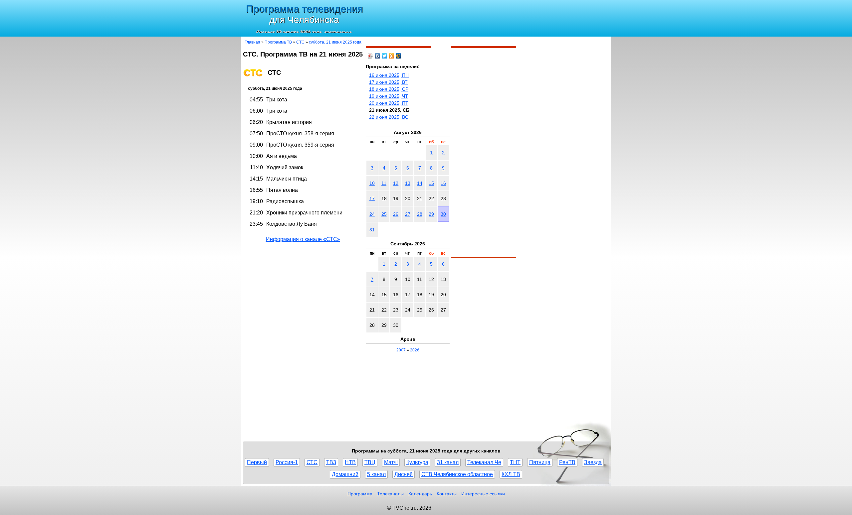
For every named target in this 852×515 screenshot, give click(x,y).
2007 (401, 350)
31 (372, 229)
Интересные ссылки (483, 493)
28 (419, 214)
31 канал (448, 462)
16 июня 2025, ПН (389, 75)
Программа (359, 493)
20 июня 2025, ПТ (388, 103)
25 (384, 214)
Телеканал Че (484, 462)
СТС (300, 42)
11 (383, 183)
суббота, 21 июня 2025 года (335, 42)
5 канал (376, 474)
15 (431, 183)
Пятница (539, 462)
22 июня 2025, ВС (388, 117)
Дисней (403, 474)
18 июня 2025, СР (388, 89)
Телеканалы (390, 493)
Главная (252, 42)
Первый (257, 462)
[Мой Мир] (398, 56)
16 (443, 183)
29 (431, 214)
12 (395, 183)
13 (407, 183)
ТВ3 (331, 462)
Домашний (345, 474)
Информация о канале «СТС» (303, 239)
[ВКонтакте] (377, 56)
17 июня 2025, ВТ (388, 82)
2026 (414, 350)
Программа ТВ (278, 42)
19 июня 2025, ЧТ (388, 96)
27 (407, 214)
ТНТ (515, 462)
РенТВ (567, 462)
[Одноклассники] (391, 56)
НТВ (350, 462)
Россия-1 (287, 462)
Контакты (447, 493)
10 (372, 183)
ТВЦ (369, 462)
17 (372, 198)
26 (395, 214)
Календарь (420, 493)
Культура (417, 462)
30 (443, 214)
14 (419, 183)
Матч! (391, 462)
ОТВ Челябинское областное (457, 474)
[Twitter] (384, 56)
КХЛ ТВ (511, 474)
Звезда (593, 462)
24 (372, 214)
